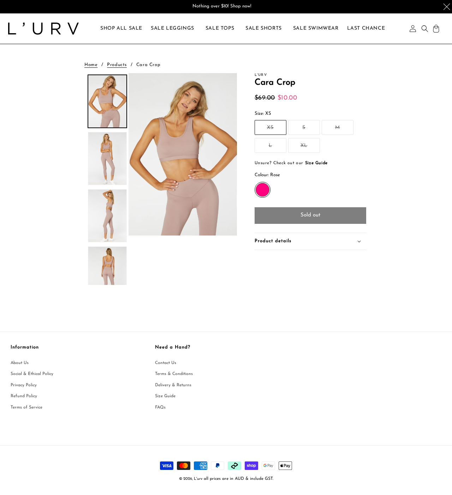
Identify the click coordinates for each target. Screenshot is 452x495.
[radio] (262, 190)
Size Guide (165, 396)
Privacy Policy (24, 385)
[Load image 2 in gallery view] (107, 158)
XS (276, 130)
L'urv (198, 479)
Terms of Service (26, 407)
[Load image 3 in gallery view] (107, 215)
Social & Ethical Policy (32, 374)
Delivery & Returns (173, 385)
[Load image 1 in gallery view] (107, 101)
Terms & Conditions (174, 374)
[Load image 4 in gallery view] (107, 272)
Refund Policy (24, 396)
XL (310, 148)
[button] (172, 28)
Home (90, 64)
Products (117, 64)
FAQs (160, 407)
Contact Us (165, 363)
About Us (20, 363)
